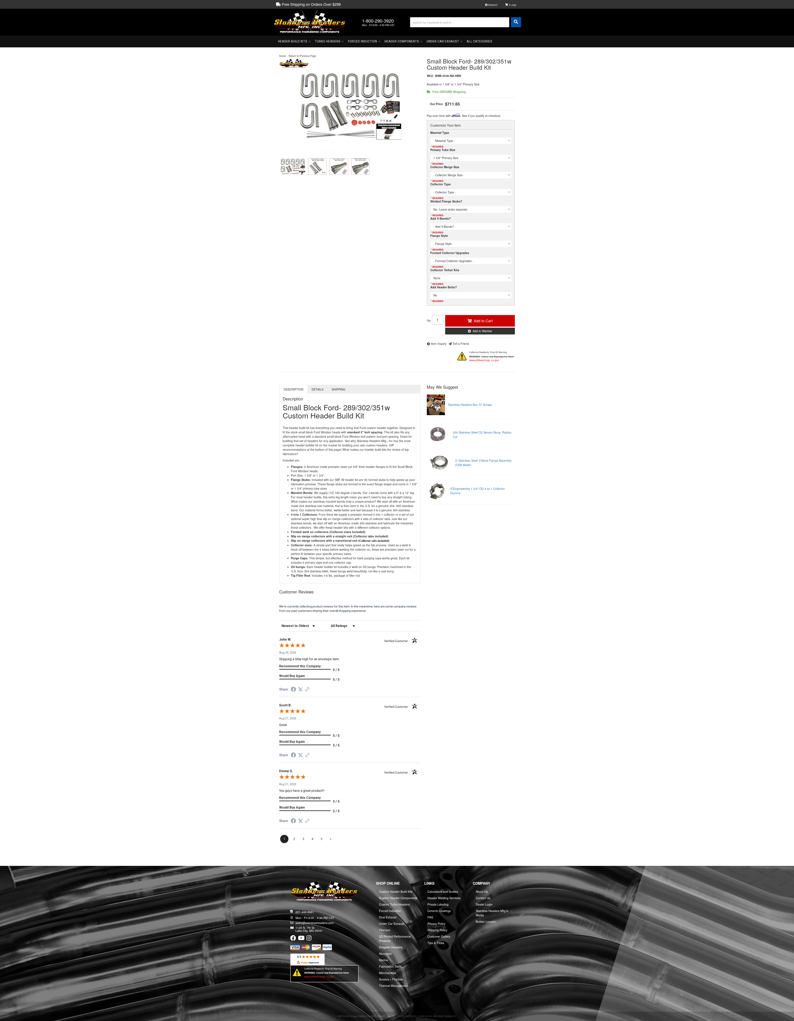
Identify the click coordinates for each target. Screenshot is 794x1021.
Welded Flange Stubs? (446, 201)
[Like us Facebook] (293, 939)
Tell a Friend (461, 344)
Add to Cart (483, 320)
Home (282, 56)
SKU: (430, 76)
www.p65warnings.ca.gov (484, 360)
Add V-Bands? (440, 218)
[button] (465, 22)
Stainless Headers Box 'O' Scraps (470, 405)
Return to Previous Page (302, 56)
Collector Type (440, 184)
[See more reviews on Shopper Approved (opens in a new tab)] (307, 689)
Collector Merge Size (444, 167)
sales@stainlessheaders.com (314, 922)
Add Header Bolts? (443, 287)
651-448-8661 (304, 912)
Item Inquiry (438, 344)
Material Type (439, 133)
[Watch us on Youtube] (301, 939)
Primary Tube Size (442, 150)
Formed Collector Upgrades (449, 253)
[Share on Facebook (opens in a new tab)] (293, 689)
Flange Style (439, 236)
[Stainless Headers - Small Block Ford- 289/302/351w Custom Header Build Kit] (294, 63)
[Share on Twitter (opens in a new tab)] (300, 689)
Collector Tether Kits (444, 270)
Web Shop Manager (444, 1016)
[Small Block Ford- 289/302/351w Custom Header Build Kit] (350, 105)
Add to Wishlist (482, 331)
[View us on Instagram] (309, 939)
